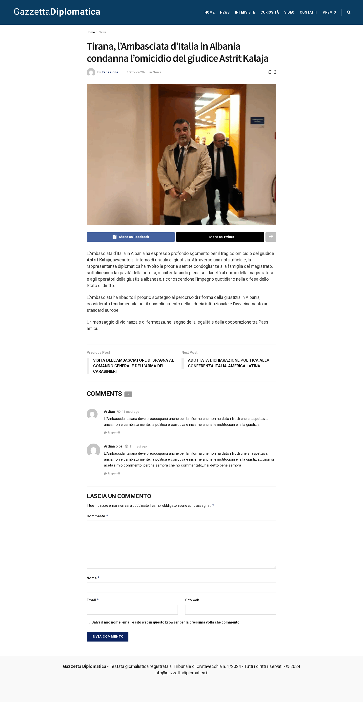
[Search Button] (349, 12)
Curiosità (270, 12)
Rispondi (114, 432)
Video (289, 12)
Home (209, 12)
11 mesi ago (130, 411)
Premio (329, 12)
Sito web (192, 600)
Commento (97, 516)
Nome (93, 578)
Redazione (109, 72)
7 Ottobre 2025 (136, 72)
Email (93, 600)
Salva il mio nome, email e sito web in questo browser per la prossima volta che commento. (166, 622)
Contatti (308, 12)
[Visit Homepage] (57, 12)
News (225, 12)
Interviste (245, 12)
